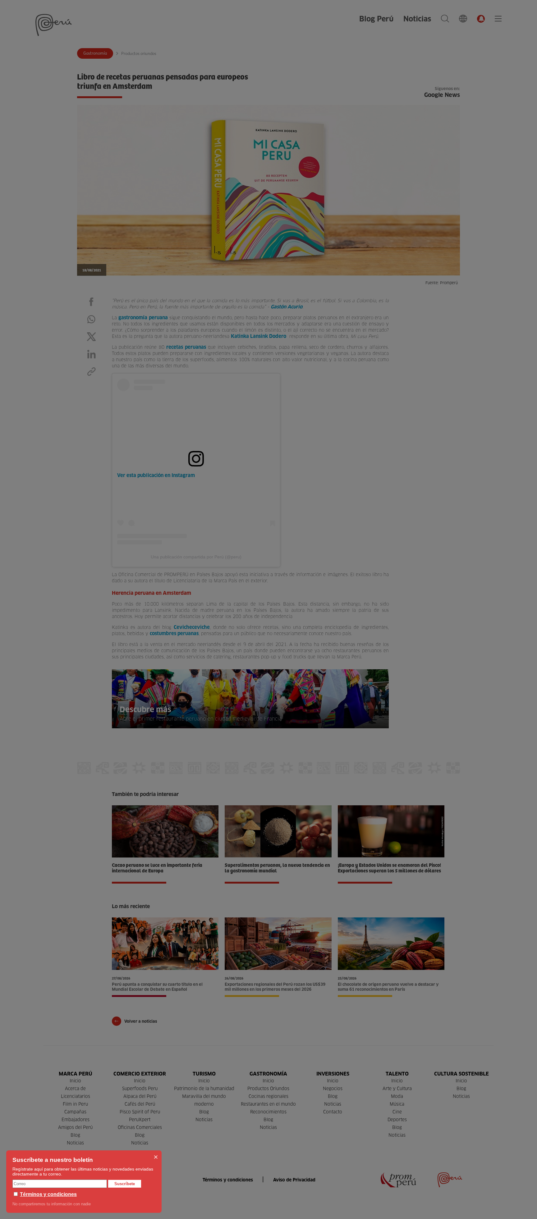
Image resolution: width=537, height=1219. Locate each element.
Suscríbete (124, 1183)
